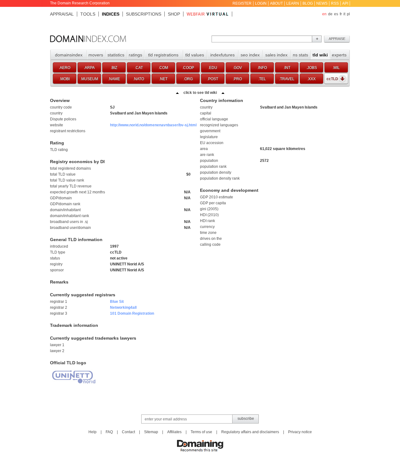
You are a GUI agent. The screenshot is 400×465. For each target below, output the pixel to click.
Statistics (116, 54)
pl (348, 14)
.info (262, 67)
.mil (336, 67)
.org (188, 79)
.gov (237, 67)
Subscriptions (143, 14)
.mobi (64, 79)
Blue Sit (117, 301)
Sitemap (151, 432)
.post (212, 79)
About (276, 3)
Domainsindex (68, 54)
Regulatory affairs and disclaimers (250, 432)
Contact (128, 432)
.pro (237, 79)
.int (286, 67)
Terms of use (201, 432)
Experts (339, 54)
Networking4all (123, 307)
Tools (87, 14)
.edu (212, 67)
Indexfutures (222, 54)
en (324, 14)
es (336, 14)
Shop (174, 14)
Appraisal (62, 14)
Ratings (135, 54)
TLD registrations (163, 54)
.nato (138, 79)
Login (261, 3)
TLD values (194, 54)
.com (163, 67)
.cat (139, 67)
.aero (64, 67)
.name (114, 79)
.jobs (311, 67)
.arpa (89, 67)
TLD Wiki (320, 54)
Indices (110, 14)
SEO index (250, 54)
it (344, 14)
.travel (286, 79)
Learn (292, 3)
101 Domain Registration (132, 313)
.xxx (311, 79)
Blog (307, 3)
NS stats (300, 54)
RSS (335, 3)
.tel (262, 79)
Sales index (276, 54)
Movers (95, 54)
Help (92, 432)
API (345, 3)
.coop (188, 67)
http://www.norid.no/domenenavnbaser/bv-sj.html (153, 125)
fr (341, 14)
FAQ (109, 432)
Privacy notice (300, 432)
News (322, 3)
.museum (89, 79)
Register (242, 3)
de (330, 14)
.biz (114, 67)
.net (163, 79)
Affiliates (174, 432)
